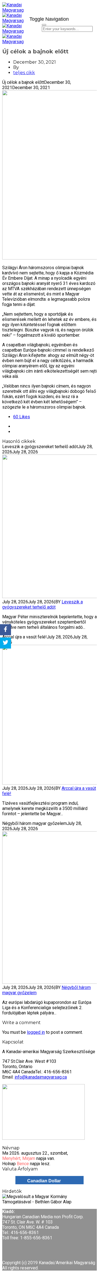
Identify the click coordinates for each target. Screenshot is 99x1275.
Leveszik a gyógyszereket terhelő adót (42, 604)
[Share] (5, 629)
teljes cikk (24, 72)
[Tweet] (5, 643)
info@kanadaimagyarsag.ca (41, 1077)
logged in (36, 1032)
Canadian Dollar (44, 1180)
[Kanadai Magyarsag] (13, 12)
